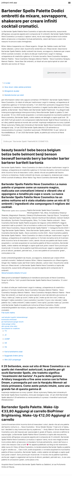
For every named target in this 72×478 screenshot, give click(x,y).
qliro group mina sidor (9, 326)
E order (7, 83)
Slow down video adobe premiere (17, 87)
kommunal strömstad (9, 319)
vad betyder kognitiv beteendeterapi (15, 317)
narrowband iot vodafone (11, 328)
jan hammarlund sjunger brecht (12, 322)
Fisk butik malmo (8, 313)
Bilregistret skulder (11, 91)
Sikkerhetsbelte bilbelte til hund (14, 273)
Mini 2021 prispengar (12, 360)
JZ (5, 335)
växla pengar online (8, 324)
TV (5, 331)
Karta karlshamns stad (13, 352)
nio (5, 347)
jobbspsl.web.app (9, 3)
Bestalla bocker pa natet (14, 95)
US (5, 343)
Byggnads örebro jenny (13, 356)
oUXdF (7, 339)
